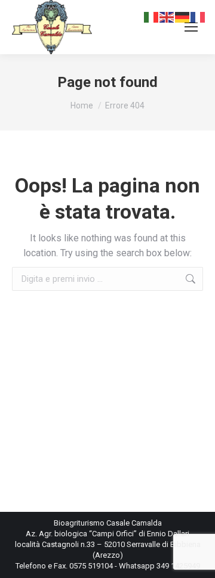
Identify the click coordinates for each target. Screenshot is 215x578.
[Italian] (151, 16)
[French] (198, 16)
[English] (167, 16)
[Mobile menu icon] (191, 27)
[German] (183, 16)
